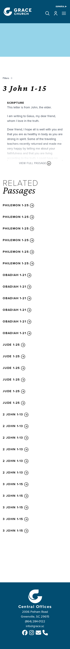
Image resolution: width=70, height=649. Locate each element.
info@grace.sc (35, 626)
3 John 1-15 (13, 484)
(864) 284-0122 (35, 621)
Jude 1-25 (12, 344)
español (60, 6)
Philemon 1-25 (16, 205)
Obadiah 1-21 (15, 275)
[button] (47, 13)
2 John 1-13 (13, 414)
